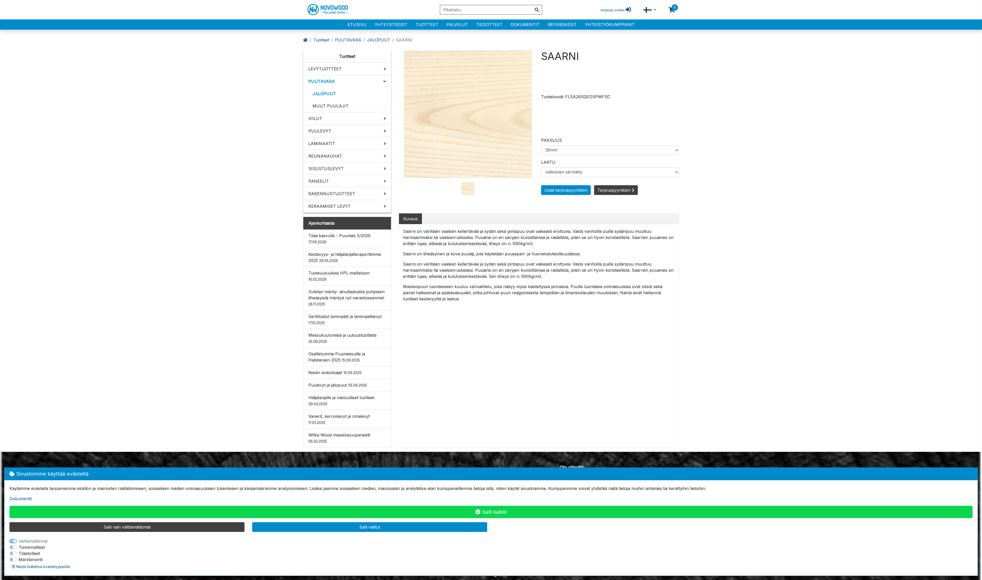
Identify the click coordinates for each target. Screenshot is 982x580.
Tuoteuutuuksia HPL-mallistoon (339, 275)
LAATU (548, 162)
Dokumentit (525, 24)
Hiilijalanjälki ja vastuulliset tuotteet (341, 400)
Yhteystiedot (391, 24)
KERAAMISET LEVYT (329, 206)
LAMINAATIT (321, 143)
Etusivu (357, 24)
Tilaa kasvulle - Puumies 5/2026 (339, 238)
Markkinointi (30, 559)
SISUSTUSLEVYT (326, 168)
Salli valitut (369, 527)
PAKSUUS (551, 140)
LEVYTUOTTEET (325, 68)
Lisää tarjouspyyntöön (565, 190)
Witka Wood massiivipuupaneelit (339, 437)
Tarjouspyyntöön (614, 190)
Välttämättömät (33, 541)
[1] (468, 188)
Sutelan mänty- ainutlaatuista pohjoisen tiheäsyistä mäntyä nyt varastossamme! (346, 297)
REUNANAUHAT (325, 156)
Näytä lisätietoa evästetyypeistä (42, 566)
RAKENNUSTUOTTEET (331, 193)
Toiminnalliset (32, 547)
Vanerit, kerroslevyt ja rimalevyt (339, 419)
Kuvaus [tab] (410, 218)
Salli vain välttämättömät (127, 527)
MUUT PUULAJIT (331, 105)
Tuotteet (427, 24)
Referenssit (562, 24)
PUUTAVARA (348, 39)
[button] (649, 9)
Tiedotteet (489, 24)
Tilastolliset (29, 553)
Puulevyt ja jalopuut (337, 385)
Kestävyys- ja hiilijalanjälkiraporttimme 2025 (344, 257)
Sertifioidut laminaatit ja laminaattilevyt (345, 319)
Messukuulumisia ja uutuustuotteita (342, 338)
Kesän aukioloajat (335, 372)
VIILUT (315, 118)
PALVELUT (457, 24)
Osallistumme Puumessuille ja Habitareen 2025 (336, 357)
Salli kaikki (494, 512)
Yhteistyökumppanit (610, 24)
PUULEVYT (319, 131)
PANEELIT (318, 181)
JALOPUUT (378, 39)
